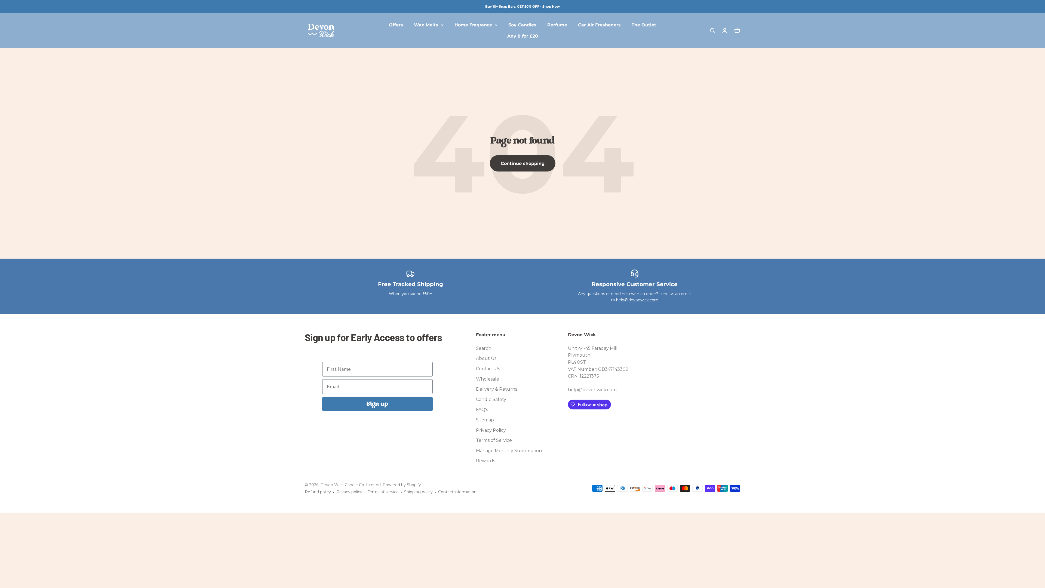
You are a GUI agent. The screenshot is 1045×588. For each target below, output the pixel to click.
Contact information (457, 491)
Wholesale (487, 379)
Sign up (377, 404)
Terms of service (383, 491)
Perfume (557, 24)
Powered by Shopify (402, 484)
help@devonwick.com (637, 300)
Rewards (485, 460)
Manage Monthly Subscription (509, 450)
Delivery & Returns (496, 389)
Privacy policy (349, 491)
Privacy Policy (491, 430)
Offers (396, 24)
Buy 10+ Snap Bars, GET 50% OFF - (522, 6)
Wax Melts (426, 24)
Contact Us (488, 368)
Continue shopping (523, 163)
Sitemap (485, 419)
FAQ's (482, 409)
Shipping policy (418, 491)
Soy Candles (522, 24)
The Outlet (644, 24)
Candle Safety (491, 399)
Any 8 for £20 (522, 36)
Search (483, 348)
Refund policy (318, 491)
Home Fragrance (473, 24)
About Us (486, 358)
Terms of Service (494, 440)
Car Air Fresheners (599, 24)
